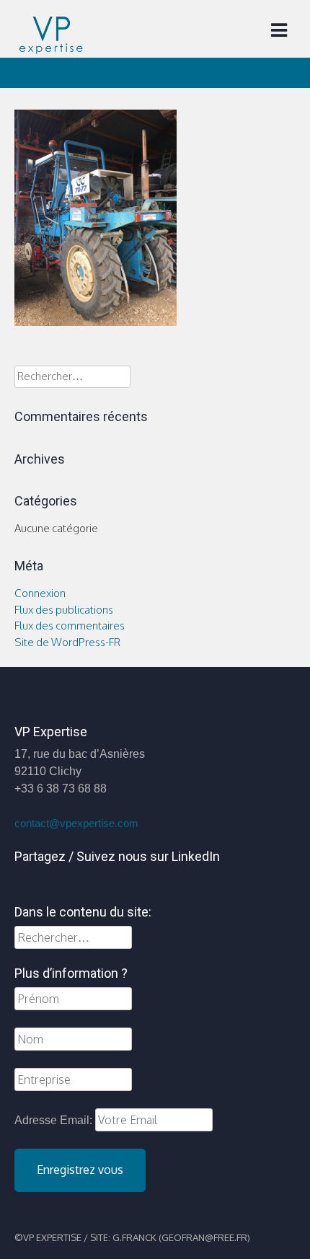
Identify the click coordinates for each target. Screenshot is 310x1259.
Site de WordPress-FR (67, 642)
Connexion (40, 593)
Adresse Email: (54, 1120)
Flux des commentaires (69, 625)
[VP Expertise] (50, 50)
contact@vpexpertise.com (76, 823)
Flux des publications (63, 610)
